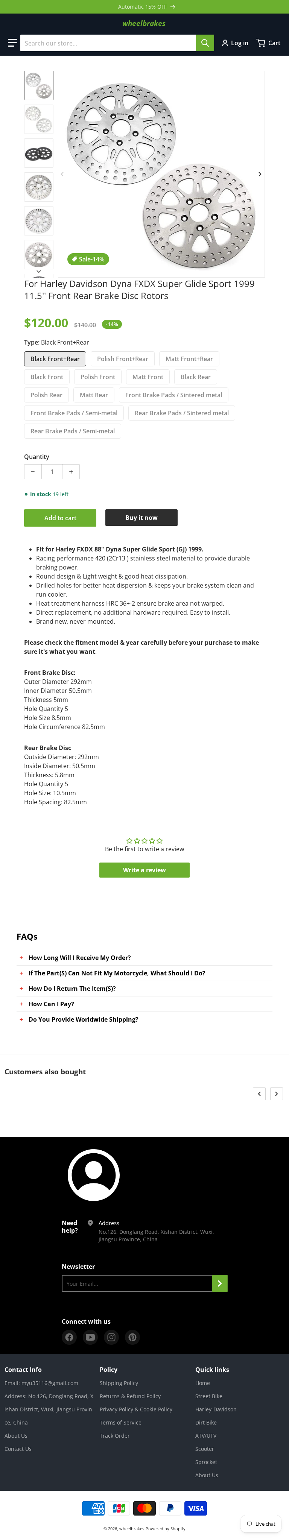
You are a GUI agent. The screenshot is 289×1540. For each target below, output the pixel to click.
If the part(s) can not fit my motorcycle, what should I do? (117, 973)
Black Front (46, 377)
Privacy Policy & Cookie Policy (136, 1409)
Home (202, 1383)
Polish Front (98, 377)
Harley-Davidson (216, 1409)
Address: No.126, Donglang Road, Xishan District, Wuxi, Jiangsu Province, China (49, 1409)
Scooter (204, 1448)
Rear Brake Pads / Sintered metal (182, 413)
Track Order (115, 1435)
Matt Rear (94, 395)
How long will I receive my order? (80, 958)
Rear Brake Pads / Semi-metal (72, 431)
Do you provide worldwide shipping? (83, 1019)
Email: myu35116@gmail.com (41, 1383)
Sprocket (206, 1462)
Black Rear (196, 377)
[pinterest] (132, 1337)
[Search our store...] (205, 43)
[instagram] (111, 1337)
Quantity (36, 457)
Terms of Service (120, 1422)
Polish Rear (46, 395)
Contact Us (18, 1448)
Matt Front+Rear (189, 359)
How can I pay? (51, 1004)
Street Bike (208, 1396)
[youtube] (90, 1337)
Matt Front (147, 377)
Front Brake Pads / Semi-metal (73, 413)
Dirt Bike (206, 1422)
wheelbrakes (131, 1528)
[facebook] (69, 1337)
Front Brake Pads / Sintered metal (173, 395)
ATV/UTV (205, 1435)
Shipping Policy (119, 1383)
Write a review (144, 870)
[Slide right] (260, 174)
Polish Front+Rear (122, 359)
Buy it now (141, 517)
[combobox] (117, 43)
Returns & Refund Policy (130, 1396)
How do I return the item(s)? (72, 988)
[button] (12, 42)
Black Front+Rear (55, 359)
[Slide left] (62, 174)
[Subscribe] (220, 1283)
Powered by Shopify (166, 1528)
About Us (16, 1435)
